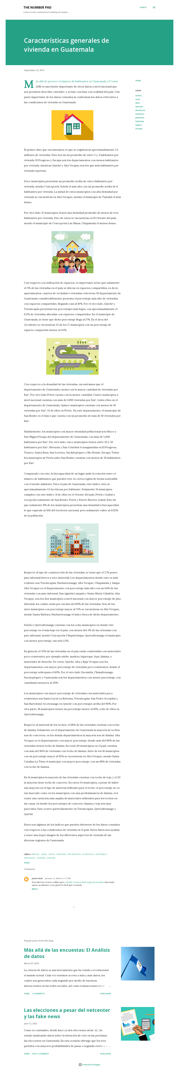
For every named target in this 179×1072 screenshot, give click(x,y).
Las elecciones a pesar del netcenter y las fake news (67, 1013)
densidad (139, 106)
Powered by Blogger (91, 1064)
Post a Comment (40, 1053)
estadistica (139, 114)
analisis (138, 95)
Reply (35, 889)
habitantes (139, 121)
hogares (138, 125)
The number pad (37, 7)
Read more (105, 993)
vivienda (138, 128)
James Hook (37, 878)
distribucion (140, 110)
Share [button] (138, 80)
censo (137, 99)
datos (137, 103)
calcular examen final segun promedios (84, 882)
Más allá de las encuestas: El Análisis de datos (67, 953)
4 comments (38, 993)
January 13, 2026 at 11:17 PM (58, 878)
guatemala (139, 117)
